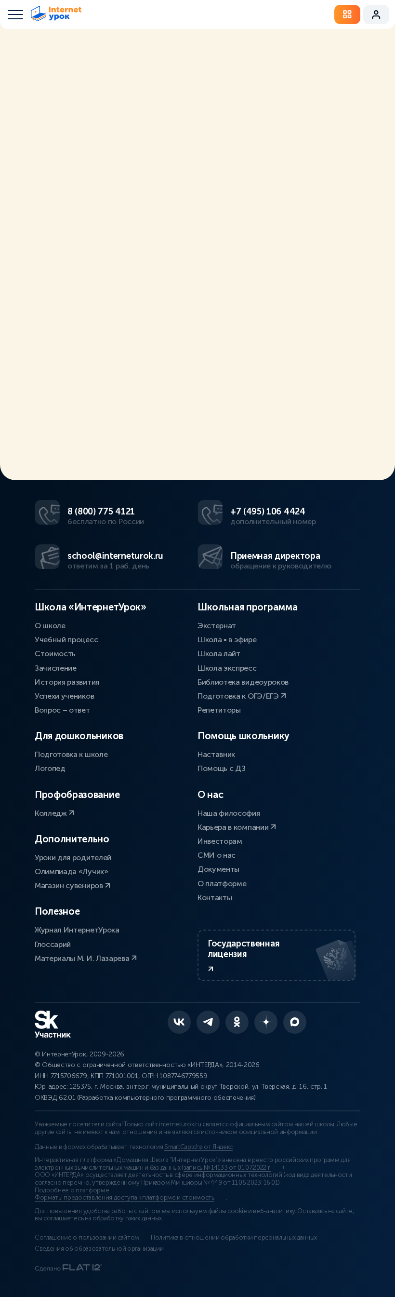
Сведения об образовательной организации (99, 1248)
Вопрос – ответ (62, 710)
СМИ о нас (217, 855)
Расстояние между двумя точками (97, 425)
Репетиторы (219, 710)
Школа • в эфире (227, 639)
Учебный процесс (66, 639)
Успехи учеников (64, 696)
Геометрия (318, 94)
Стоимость (55, 653)
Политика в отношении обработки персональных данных (234, 1237)
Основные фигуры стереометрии (131, 435)
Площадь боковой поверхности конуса (231, 425)
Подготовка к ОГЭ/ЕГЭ (239, 696)
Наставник (216, 754)
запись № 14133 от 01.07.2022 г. (227, 1167)
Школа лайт (219, 653)
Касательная (295, 435)
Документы (218, 869)
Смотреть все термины (110, 88)
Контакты (215, 897)
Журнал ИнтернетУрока (77, 930)
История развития (67, 682)
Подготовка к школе (71, 754)
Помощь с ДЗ (221, 768)
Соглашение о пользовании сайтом (87, 1237)
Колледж (51, 813)
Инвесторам (220, 841)
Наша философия (229, 813)
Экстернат (217, 625)
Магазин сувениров (70, 885)
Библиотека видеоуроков (243, 682)
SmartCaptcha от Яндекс (198, 1147)
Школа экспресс (227, 668)
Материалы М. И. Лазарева (83, 958)
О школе (50, 625)
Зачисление (56, 668)
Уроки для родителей (73, 857)
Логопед (50, 768)
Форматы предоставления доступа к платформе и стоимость (124, 1197)
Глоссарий (53, 944)
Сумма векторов (262, 444)
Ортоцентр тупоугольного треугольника (157, 444)
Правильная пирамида (231, 435)
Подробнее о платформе (72, 1190)
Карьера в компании (234, 827)
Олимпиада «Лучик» (71, 871)
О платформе (222, 883)
